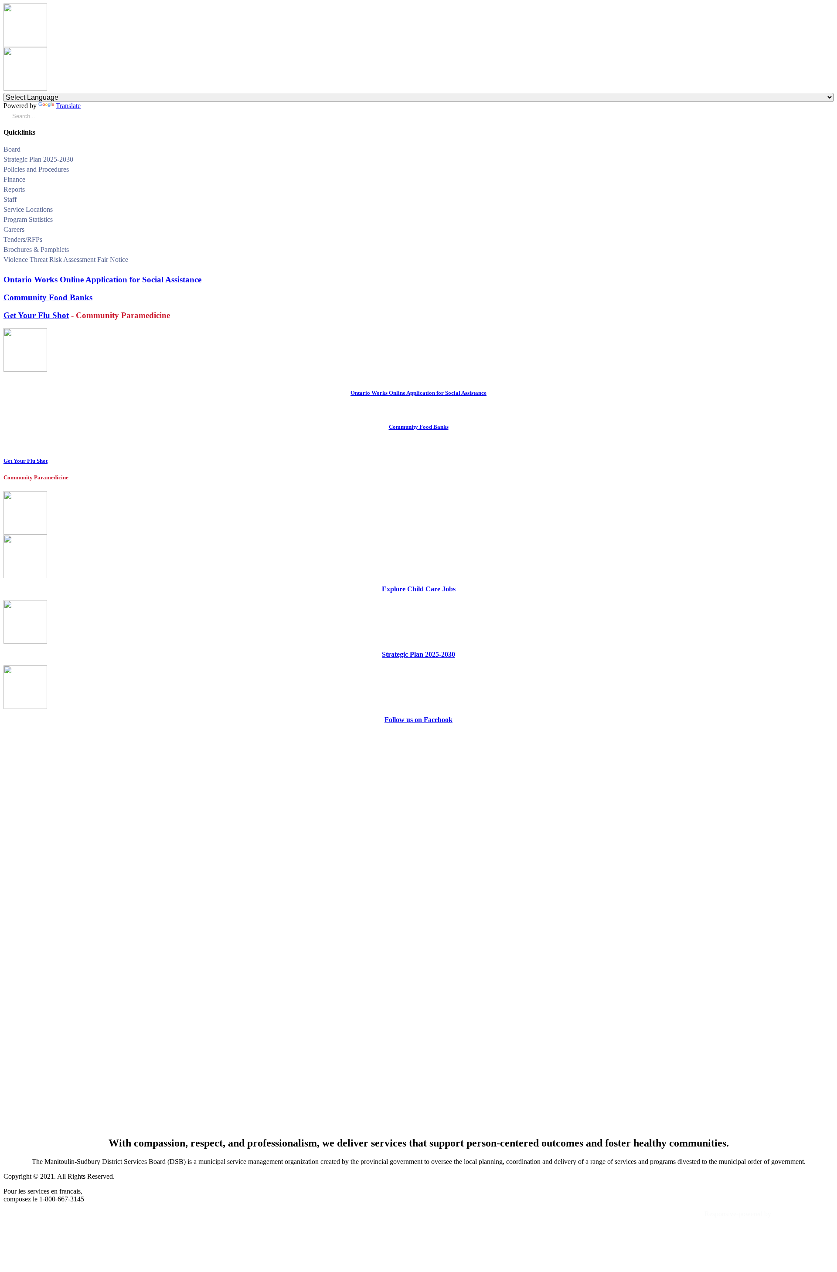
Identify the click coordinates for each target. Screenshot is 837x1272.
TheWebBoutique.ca (803, 1214)
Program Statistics (28, 219)
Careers (13, 229)
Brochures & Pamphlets (36, 249)
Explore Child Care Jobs (419, 589)
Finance (14, 179)
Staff (10, 199)
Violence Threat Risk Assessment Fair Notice (65, 259)
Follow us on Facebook (418, 719)
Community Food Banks (47, 297)
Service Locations (28, 209)
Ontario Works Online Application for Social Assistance (102, 279)
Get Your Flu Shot (36, 315)
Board (11, 149)
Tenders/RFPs (22, 239)
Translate (68, 105)
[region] (418, 930)
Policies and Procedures (36, 169)
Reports (14, 189)
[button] (830, 151)
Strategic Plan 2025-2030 (38, 159)
